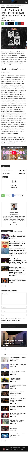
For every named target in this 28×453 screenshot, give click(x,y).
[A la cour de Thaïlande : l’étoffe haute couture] (5, 373)
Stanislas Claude (6, 20)
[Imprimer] (19, 23)
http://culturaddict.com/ (14, 214)
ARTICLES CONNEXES (7, 231)
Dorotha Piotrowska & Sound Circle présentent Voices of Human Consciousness (17, 243)
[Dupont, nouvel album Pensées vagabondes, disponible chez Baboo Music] (5, 236)
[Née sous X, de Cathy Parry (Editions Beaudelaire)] (5, 380)
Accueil (2, 5)
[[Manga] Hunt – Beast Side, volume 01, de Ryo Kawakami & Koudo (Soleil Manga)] (5, 415)
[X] (9, 23)
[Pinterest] (22, 23)
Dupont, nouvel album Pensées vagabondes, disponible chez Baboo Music (17, 236)
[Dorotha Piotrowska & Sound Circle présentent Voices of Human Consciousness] (5, 245)
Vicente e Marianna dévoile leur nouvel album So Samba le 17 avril (17, 280)
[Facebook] (6, 23)
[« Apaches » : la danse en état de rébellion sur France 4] (5, 435)
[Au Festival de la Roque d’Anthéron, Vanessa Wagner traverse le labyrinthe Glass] (5, 400)
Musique (7, 5)
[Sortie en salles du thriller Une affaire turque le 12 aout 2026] (5, 394)
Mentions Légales (16, 447)
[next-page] (5, 286)
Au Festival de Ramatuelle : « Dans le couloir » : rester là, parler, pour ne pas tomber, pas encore (13, 342)
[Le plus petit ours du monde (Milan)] (5, 366)
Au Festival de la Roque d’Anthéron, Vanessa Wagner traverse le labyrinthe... (18, 400)
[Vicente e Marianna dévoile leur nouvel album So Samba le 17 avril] (5, 281)
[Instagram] (14, 224)
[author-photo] (14, 210)
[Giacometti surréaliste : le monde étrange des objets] (5, 359)
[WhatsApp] (2, 23)
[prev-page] (2, 286)
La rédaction (6, 447)
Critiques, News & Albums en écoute (17, 5)
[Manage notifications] (4, 449)
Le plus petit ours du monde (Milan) (18, 364)
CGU (11, 447)
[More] (22, 195)
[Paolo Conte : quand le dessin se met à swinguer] (5, 429)
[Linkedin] (16, 23)
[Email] (12, 23)
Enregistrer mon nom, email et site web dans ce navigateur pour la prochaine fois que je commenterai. (13, 320)
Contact (23, 447)
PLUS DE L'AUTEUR (18, 231)
